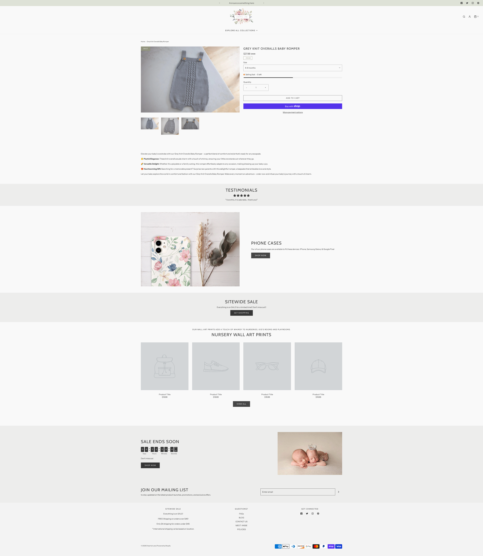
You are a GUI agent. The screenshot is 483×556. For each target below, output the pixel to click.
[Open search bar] (464, 16)
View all (241, 404)
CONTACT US (241, 521)
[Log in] (469, 16)
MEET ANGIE (241, 525)
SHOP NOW (260, 255)
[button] (150, 123)
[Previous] (219, 3)
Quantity (247, 82)
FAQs (241, 514)
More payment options (293, 112)
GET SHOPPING (241, 313)
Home (143, 41)
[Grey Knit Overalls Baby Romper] (164, 366)
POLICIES (241, 529)
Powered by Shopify (164, 546)
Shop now (150, 465)
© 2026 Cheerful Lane (148, 546)
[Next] (263, 3)
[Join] (338, 491)
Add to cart (293, 98)
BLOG (241, 517)
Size (245, 62)
